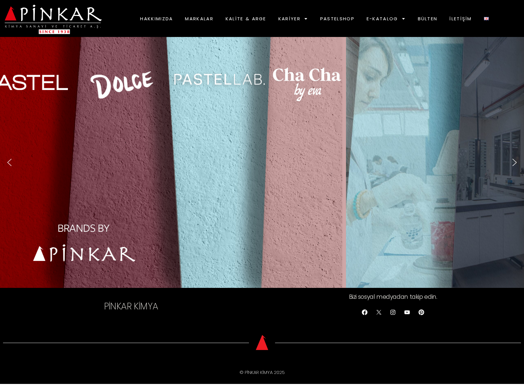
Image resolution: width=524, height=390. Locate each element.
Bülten (428, 18)
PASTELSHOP (337, 18)
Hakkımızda (156, 18)
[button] (9, 162)
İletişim (460, 18)
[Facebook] (364, 312)
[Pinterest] (421, 312)
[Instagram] (393, 312)
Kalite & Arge (246, 18)
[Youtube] (407, 312)
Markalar (199, 18)
